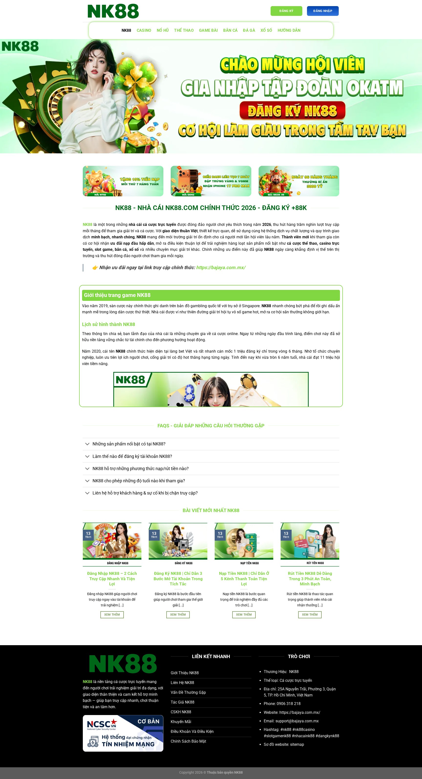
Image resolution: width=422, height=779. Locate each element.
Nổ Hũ (163, 30)
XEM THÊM (112, 614)
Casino (144, 30)
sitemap (297, 744)
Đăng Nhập (322, 11)
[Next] (340, 576)
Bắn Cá (230, 30)
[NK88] (113, 11)
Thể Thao (184, 30)
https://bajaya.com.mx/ (220, 267)
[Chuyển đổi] (87, 444)
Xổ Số (266, 30)
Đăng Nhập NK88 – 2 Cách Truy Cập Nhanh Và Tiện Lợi (112, 578)
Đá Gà (249, 30)
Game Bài (208, 30)
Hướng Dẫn (289, 30)
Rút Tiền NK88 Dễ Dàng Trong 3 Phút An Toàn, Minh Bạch (310, 578)
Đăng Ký (286, 11)
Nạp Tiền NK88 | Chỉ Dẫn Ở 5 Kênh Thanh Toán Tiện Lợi (244, 578)
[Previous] (81, 576)
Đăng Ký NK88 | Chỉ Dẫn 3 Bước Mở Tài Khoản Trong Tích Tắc (178, 578)
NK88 (126, 30)
